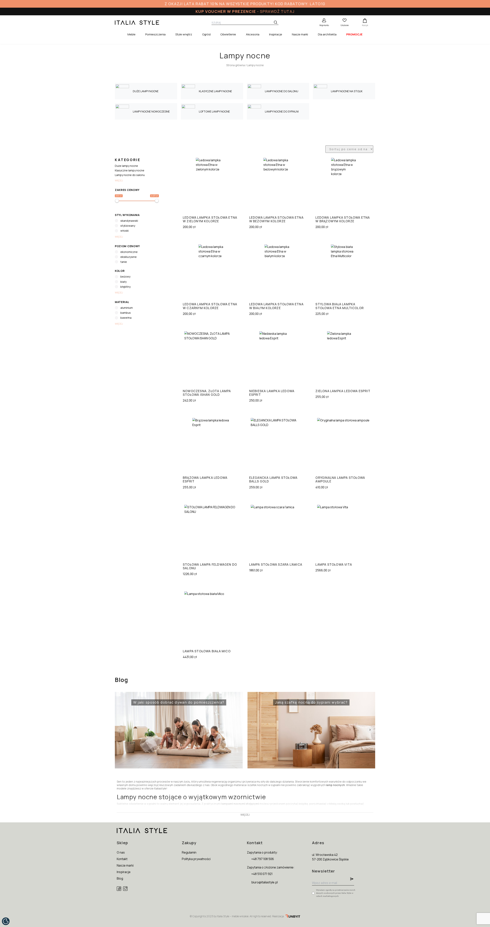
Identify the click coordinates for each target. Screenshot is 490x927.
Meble (131, 34)
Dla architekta (327, 34)
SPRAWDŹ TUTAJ (277, 11)
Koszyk (365, 25)
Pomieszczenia (155, 34)
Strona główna (235, 65)
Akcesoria (252, 34)
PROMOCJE (354, 34)
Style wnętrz (183, 34)
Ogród (206, 34)
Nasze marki (300, 34)
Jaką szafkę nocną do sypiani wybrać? (299, 700)
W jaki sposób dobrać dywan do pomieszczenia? (171, 700)
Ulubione (345, 25)
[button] (370, 730)
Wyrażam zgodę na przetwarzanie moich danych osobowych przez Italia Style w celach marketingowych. (335, 893)
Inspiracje (275, 34)
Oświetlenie (228, 34)
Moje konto (324, 25)
